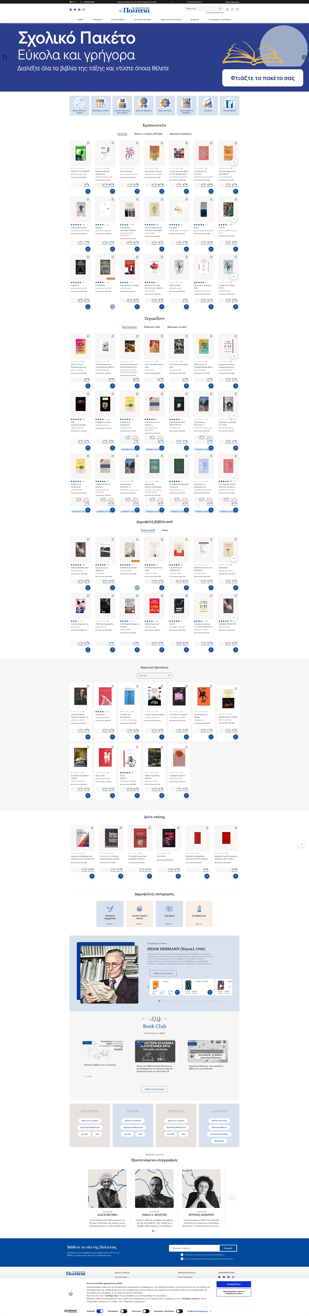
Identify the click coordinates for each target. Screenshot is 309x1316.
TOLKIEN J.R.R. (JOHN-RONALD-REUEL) (153, 491)
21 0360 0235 (89, 2)
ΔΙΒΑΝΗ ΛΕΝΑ (125, 288)
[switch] (123, 1311)
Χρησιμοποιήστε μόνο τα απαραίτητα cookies (233, 1292)
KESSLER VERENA (102, 717)
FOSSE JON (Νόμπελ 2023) (203, 428)
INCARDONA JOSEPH (177, 717)
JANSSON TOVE (125, 428)
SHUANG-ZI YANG (151, 781)
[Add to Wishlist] (88, 143)
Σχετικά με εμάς (121, 1277)
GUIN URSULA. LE (176, 490)
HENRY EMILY (125, 630)
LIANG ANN (75, 627)
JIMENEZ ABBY (150, 627)
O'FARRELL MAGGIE (177, 627)
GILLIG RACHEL (175, 370)
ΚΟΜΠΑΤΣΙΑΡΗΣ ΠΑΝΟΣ (203, 177)
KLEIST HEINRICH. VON (129, 174)
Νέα (97, 1134)
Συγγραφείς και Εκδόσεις (220, 19)
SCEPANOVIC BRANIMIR (80, 231)
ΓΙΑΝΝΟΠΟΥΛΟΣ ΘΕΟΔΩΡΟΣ (151, 429)
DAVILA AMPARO (225, 720)
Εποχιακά (97, 19)
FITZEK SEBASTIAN (152, 717)
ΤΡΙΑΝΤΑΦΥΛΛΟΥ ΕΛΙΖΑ (178, 231)
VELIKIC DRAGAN (77, 781)
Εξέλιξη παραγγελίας (232, 2)
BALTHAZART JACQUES (203, 490)
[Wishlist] (227, 9)
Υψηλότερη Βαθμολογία (90, 1127)
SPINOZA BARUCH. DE (103, 177)
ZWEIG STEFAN (125, 571)
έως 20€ (84, 1134)
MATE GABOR (150, 233)
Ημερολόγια (219, 1141)
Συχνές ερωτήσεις (185, 1277)
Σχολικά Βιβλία (118, 19)
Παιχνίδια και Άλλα (142, 19)
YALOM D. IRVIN (151, 573)
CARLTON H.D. (100, 627)
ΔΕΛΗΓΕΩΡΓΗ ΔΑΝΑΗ (202, 291)
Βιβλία (81, 19)
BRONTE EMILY (77, 571)
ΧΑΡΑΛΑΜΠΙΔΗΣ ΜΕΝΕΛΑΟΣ (126, 234)
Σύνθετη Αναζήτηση (215, 12)
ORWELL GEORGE (77, 428)
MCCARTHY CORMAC (128, 781)
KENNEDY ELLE (175, 288)
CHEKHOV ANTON (77, 720)
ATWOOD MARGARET (79, 174)
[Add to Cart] (87, 191)
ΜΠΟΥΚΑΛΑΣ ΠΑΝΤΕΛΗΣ (204, 231)
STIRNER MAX (174, 428)
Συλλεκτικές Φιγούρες (219, 1134)
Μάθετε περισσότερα (163, 973)
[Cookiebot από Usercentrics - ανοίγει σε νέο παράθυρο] (70, 1311)
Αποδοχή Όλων (234, 1284)
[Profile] (232, 9)
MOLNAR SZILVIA (176, 779)
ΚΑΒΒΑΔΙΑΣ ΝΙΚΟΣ (226, 571)
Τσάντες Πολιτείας (219, 1120)
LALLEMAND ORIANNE (178, 177)
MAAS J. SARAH (77, 370)
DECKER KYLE (199, 720)
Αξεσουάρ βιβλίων (219, 1127)
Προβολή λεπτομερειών (198, 1311)
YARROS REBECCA (102, 370)
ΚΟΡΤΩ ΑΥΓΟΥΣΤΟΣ (226, 428)
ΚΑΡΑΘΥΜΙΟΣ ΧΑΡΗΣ (79, 288)
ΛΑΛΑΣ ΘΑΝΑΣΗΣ (225, 177)
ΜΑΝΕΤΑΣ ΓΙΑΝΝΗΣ (226, 490)
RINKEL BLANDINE (102, 779)
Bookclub (195, 19)
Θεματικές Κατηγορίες (171, 19)
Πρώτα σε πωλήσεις (89, 1120)
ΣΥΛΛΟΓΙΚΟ (149, 370)
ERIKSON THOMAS (226, 370)
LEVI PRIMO (100, 573)
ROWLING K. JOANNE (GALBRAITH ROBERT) (128, 371)
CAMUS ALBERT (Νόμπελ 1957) (228, 232)
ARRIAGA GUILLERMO (153, 174)
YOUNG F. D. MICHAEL (128, 720)
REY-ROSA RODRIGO (103, 231)
